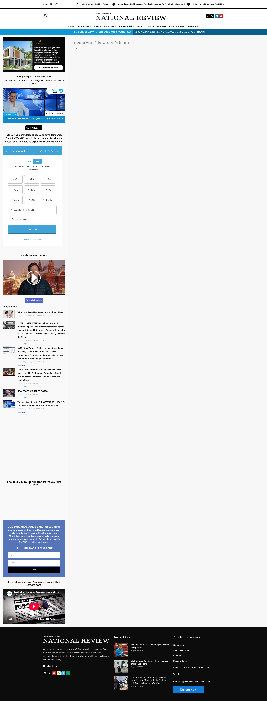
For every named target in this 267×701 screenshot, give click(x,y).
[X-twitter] (208, 16)
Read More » (22, 319)
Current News (84, 26)
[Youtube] (54, 673)
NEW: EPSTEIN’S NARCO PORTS (32, 391)
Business (161, 26)
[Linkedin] (217, 16)
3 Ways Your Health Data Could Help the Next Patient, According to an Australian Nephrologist (212, 4)
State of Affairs (126, 26)
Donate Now (193, 26)
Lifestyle (150, 26)
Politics (97, 26)
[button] (45, 15)
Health (140, 26)
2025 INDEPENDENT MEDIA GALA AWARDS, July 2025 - (168, 32)
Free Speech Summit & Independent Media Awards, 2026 (103, 32)
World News (110, 26)
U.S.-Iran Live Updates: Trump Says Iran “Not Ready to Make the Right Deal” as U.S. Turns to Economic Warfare (149, 680)
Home (71, 26)
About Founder (176, 26)
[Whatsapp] (68, 673)
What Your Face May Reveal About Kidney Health (40, 312)
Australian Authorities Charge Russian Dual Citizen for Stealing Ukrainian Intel (130, 4)
